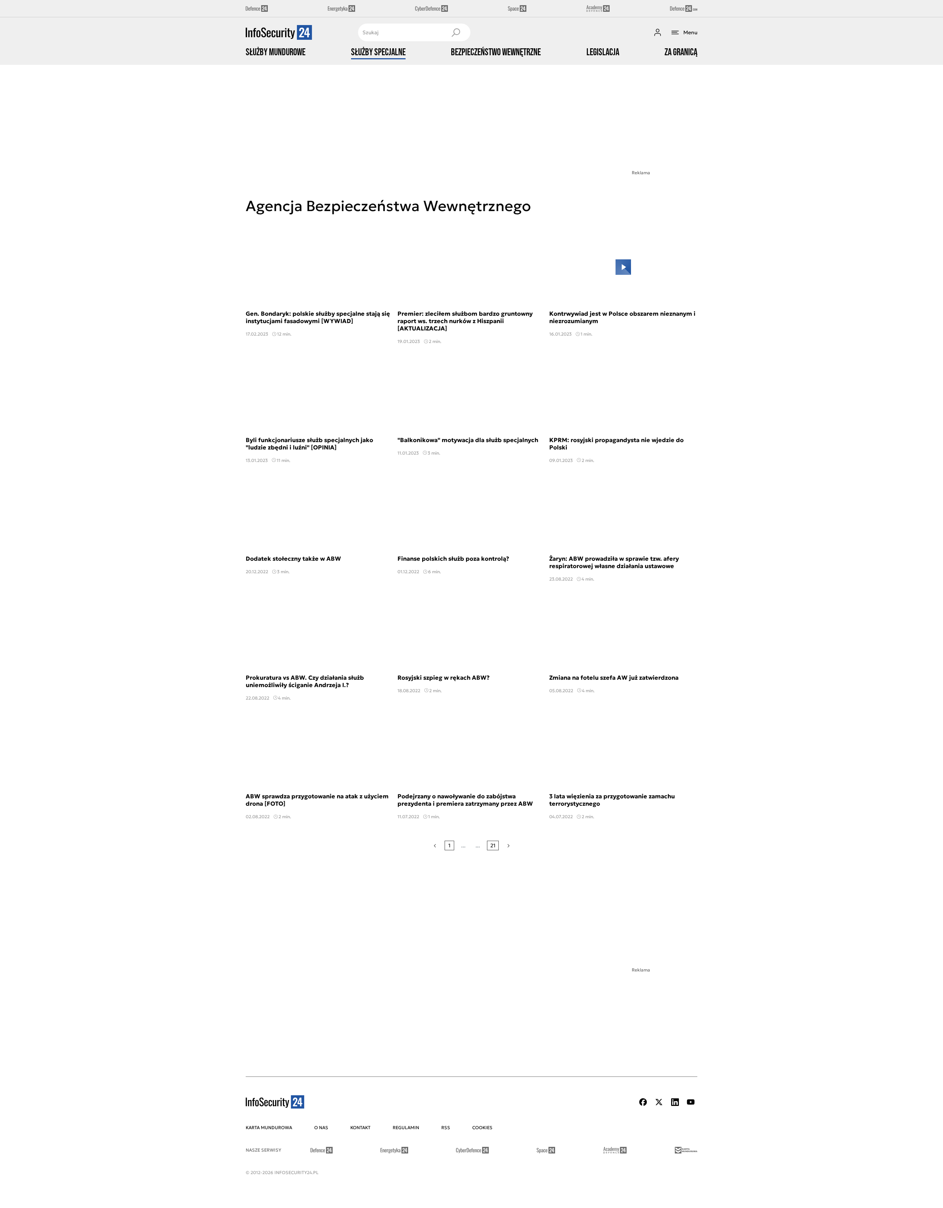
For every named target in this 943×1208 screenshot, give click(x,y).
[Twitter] (659, 1102)
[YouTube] (690, 1102)
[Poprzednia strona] (435, 845)
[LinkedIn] (674, 1102)
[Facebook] (643, 1102)
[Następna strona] (508, 845)
